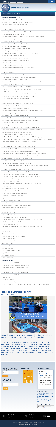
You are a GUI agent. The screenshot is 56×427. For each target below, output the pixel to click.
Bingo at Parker (6, 231)
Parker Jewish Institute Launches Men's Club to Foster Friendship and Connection (24, 153)
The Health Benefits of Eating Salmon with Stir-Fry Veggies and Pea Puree (22, 226)
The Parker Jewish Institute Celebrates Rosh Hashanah (17, 134)
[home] (23, 10)
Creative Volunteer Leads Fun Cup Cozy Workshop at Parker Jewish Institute (23, 156)
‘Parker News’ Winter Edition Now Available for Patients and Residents (21, 70)
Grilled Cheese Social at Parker (10, 63)
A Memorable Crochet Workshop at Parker (13, 20)
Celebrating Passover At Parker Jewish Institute (15, 188)
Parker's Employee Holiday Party (11, 224)
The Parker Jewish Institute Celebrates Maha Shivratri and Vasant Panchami (22, 82)
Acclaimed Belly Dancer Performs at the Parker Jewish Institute (19, 144)
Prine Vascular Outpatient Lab (45, 400)
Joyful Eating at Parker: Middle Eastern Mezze (14, 74)
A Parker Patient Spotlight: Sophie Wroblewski (14, 46)
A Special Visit (5, 253)
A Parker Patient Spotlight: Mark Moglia (12, 39)
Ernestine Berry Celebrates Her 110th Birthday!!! (14, 207)
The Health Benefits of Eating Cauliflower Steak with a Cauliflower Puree (22, 219)
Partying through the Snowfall (10, 91)
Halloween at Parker (7, 245)
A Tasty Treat (5, 229)
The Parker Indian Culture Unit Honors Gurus (14, 24)
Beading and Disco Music (8, 214)
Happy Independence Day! (9, 282)
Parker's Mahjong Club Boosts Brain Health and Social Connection (20, 174)
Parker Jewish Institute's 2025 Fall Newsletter (14, 263)
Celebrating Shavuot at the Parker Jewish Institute (16, 171)
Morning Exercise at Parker (9, 234)
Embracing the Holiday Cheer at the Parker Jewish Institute (18, 103)
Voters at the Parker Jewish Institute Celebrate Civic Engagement (20, 120)
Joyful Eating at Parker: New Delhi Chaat (13, 84)
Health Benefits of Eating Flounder (11, 250)
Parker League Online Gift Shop (45, 397)
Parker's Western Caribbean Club (11, 181)
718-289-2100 (13, 2)
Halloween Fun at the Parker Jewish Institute (14, 122)
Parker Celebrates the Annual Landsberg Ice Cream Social (17, 27)
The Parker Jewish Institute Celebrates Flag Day (15, 43)
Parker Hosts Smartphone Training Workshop (14, 217)
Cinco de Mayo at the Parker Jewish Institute (14, 55)
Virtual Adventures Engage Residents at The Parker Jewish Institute (20, 127)
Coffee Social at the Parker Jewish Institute (13, 34)
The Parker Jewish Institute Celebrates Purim (14, 79)
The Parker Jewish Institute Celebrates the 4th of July (16, 163)
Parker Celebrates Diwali (8, 238)
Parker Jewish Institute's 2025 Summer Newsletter (16, 265)
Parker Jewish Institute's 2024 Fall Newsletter (14, 274)
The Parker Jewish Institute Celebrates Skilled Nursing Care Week (20, 53)
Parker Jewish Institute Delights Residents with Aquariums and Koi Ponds (22, 129)
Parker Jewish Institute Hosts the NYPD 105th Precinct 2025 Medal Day (21, 183)
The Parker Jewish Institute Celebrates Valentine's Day (16, 86)
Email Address (5, 382)
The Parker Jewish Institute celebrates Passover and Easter (18, 67)
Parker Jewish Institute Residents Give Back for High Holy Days (19, 141)
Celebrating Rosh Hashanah (9, 255)
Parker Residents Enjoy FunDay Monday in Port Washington (18, 146)
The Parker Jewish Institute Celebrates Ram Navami (16, 60)
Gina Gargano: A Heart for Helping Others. (13, 195)
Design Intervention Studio (31, 424)
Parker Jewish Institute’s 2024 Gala (11, 241)
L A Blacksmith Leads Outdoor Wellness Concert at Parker (18, 169)
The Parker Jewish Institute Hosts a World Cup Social (16, 31)
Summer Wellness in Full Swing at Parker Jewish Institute (17, 158)
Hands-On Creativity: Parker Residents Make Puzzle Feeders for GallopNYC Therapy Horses (26, 139)
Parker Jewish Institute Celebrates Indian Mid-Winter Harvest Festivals (21, 94)
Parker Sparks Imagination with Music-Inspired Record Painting (19, 96)
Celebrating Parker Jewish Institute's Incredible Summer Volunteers (20, 148)
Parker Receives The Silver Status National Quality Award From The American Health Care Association (26, 285)
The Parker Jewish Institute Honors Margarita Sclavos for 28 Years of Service (22, 110)
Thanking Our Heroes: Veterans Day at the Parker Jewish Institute (20, 117)
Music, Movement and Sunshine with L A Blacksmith (16, 48)
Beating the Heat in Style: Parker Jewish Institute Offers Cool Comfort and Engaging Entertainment (25, 166)
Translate (47, 407)
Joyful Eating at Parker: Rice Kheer (11, 51)
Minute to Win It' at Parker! (9, 210)
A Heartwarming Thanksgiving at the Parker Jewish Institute (18, 113)
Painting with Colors (7, 257)
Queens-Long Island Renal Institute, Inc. (45, 393)
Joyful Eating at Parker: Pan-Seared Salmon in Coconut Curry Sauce (20, 125)
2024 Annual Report (7, 270)
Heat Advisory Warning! (8, 279)
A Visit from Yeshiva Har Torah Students (12, 222)
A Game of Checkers (7, 248)
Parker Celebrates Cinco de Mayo (11, 179)
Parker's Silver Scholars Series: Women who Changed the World (19, 77)
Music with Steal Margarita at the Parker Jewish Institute (17, 22)
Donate (52, 1)
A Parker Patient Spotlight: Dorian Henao (13, 65)
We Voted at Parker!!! (7, 243)
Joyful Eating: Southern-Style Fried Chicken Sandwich (16, 205)
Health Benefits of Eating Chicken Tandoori (13, 236)
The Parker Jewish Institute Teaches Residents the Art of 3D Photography (22, 137)
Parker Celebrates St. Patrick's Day (11, 200)
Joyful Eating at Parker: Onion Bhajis (12, 41)
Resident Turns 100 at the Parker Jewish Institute (15, 108)
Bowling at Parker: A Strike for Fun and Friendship (15, 98)
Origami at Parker (6, 198)
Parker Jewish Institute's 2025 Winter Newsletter (15, 272)
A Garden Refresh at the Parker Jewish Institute (15, 58)
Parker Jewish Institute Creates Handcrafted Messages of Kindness (20, 151)
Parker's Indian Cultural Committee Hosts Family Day (16, 160)
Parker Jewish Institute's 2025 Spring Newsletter (15, 267)
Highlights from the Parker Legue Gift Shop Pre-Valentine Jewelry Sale (21, 89)
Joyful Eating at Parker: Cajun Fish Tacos (13, 191)
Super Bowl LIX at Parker (9, 212)
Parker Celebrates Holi (8, 72)
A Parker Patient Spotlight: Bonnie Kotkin (13, 29)
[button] (50, 9)
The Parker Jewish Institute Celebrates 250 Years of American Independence (23, 36)
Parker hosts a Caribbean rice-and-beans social (14, 193)
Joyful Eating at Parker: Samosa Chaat (12, 101)
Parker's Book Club (7, 186)
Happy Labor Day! (6, 277)
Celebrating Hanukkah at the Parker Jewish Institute (16, 106)
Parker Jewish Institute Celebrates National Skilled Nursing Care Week (21, 176)
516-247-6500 (20, 2)
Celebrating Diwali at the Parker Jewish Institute (15, 115)
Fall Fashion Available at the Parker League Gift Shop (16, 132)
